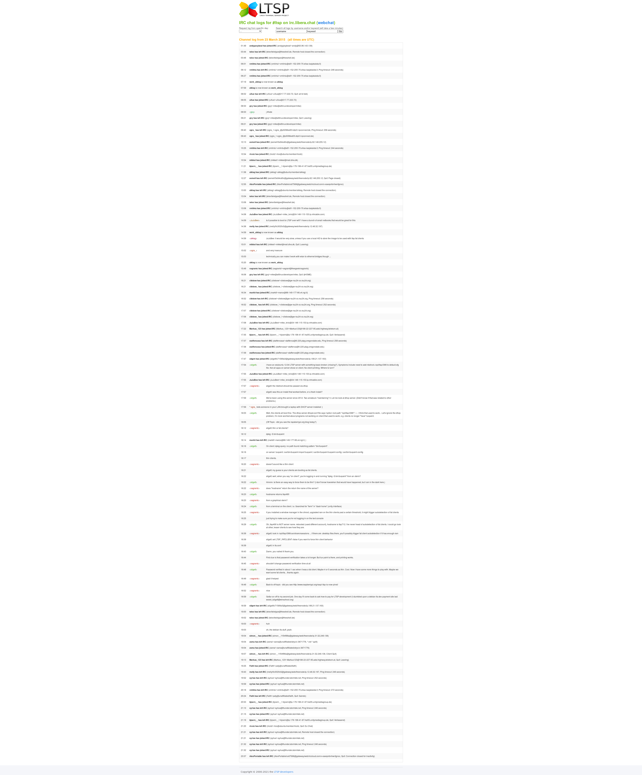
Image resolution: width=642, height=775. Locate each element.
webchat (326, 22)
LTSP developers (283, 771)
